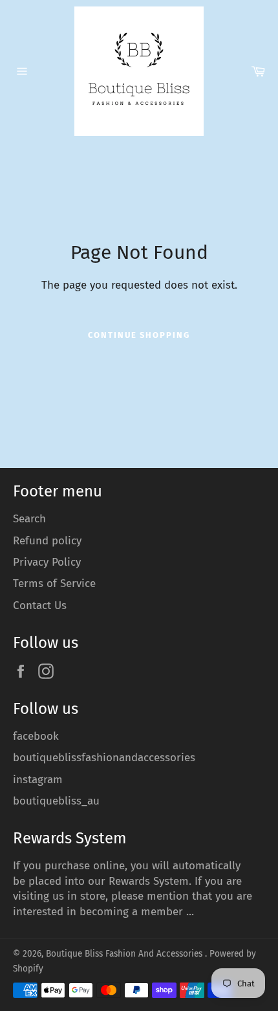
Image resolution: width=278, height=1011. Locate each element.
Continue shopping (139, 335)
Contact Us (40, 605)
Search (29, 519)
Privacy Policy (47, 562)
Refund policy (47, 541)
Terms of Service (54, 583)
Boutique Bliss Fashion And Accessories (125, 953)
